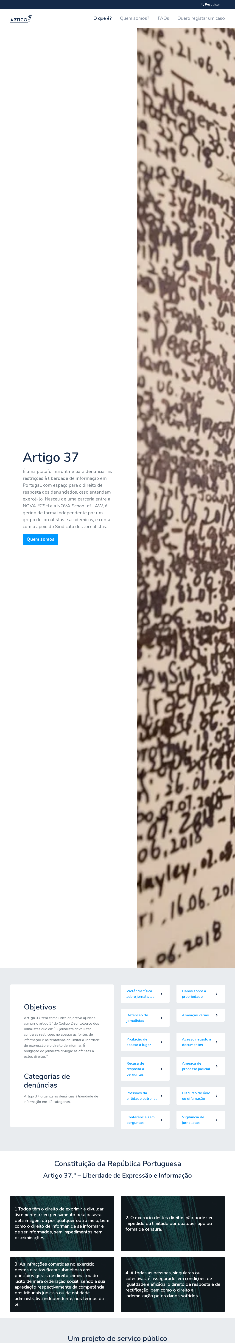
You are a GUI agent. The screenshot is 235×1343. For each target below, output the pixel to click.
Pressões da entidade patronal (141, 1096)
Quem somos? (134, 18)
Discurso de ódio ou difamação (196, 1096)
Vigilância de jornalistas (193, 1120)
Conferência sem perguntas (140, 1120)
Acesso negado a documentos (196, 1042)
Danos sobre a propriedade (194, 994)
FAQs (163, 18)
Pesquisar (210, 4)
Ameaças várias (195, 1015)
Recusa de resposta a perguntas (135, 1069)
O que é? (102, 18)
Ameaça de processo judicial (196, 1066)
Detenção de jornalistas (137, 1018)
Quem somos (40, 539)
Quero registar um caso (201, 18)
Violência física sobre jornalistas (140, 994)
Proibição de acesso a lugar (138, 1042)
